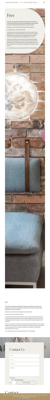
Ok (20, 397)
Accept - (17, 379)
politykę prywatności (19, 379)
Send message (26, 382)
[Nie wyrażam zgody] (48, 396)
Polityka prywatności (26, 397)
